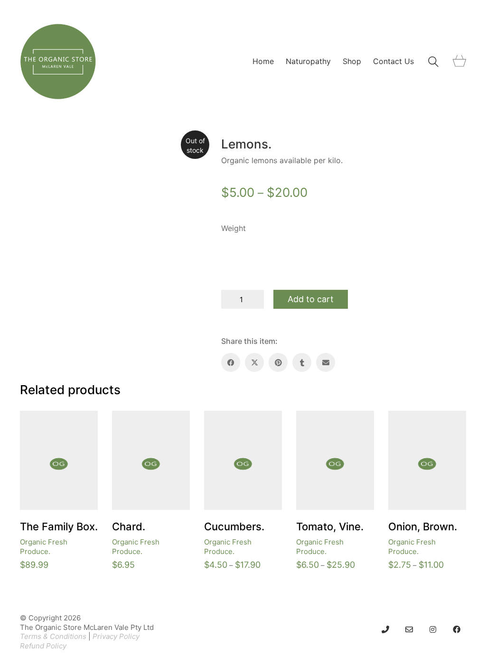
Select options (228, 541)
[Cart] (459, 62)
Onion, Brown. (422, 526)
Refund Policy (43, 645)
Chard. (128, 526)
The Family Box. (59, 526)
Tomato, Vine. (330, 526)
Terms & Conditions (53, 636)
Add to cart (311, 299)
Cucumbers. (234, 526)
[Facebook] (230, 362)
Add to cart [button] (38, 541)
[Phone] (385, 629)
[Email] (325, 362)
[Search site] (433, 62)
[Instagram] (432, 629)
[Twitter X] (254, 362)
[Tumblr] (301, 362)
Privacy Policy (116, 636)
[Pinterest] (278, 362)
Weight (233, 228)
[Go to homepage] (58, 62)
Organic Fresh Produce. (43, 546)
